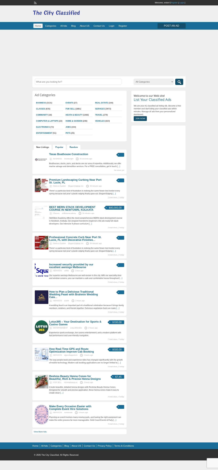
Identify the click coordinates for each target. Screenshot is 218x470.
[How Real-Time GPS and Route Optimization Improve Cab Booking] (41, 360)
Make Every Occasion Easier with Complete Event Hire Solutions (70, 408)
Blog (73, 26)
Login (181, 3)
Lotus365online (76, 328)
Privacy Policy (105, 445)
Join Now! (140, 118)
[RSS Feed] (35, 2)
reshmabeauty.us (70, 382)
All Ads (63, 26)
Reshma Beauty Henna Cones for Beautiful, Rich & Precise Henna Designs (75, 377)
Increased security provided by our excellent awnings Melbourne (71, 266)
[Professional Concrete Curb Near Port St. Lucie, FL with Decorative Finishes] (41, 249)
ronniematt (68, 412)
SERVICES (100, 109)
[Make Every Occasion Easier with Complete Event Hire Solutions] (41, 424)
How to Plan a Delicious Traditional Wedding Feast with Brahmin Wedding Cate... (73, 294)
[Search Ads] (179, 82)
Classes (40, 109)
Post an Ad (171, 25)
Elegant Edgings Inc (75, 186)
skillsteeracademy (69, 213)
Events (69, 103)
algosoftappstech (70, 355)
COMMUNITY (42, 115)
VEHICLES (100, 121)
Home (38, 26)
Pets (68, 133)
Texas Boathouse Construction (68, 154)
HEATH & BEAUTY (74, 115)
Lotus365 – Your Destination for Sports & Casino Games (75, 323)
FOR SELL (70, 109)
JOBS (68, 127)
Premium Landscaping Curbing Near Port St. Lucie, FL (75, 181)
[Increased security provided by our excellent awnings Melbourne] (41, 276)
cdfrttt (66, 271)
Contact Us (99, 26)
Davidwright (68, 159)
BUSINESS (41, 103)
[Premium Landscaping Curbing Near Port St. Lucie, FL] (41, 191)
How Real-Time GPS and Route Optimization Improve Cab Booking (71, 350)
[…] (118, 166)
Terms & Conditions (124, 445)
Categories (50, 26)
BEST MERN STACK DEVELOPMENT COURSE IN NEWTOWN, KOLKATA (72, 208)
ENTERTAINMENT (44, 133)
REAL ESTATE (101, 103)
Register (174, 3)
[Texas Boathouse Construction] (41, 166)
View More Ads (40, 432)
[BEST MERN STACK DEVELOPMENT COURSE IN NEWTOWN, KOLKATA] (41, 219)
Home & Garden (74, 121)
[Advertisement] (109, 52)
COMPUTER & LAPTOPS (47, 121)
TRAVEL (99, 115)
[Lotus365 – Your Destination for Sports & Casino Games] (41, 333)
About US (84, 26)
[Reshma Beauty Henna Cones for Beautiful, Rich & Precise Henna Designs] (41, 388)
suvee (66, 301)
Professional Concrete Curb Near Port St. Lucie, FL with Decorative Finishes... (75, 238)
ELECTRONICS (43, 127)
